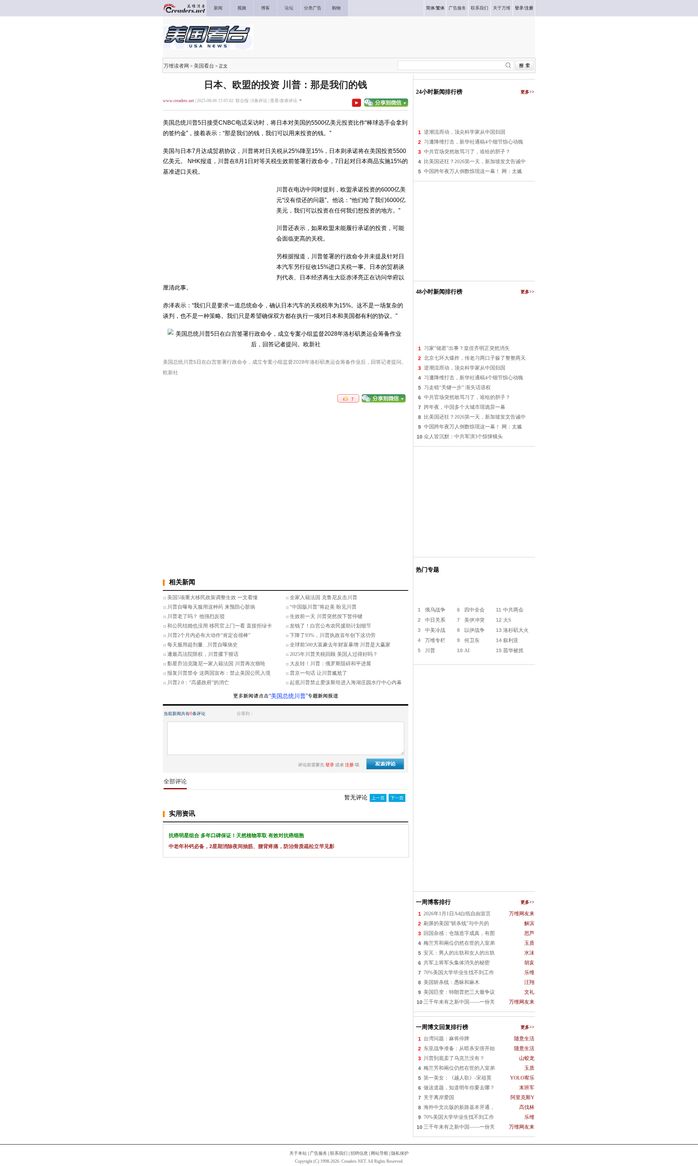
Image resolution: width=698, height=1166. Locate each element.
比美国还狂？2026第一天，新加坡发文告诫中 (475, 161)
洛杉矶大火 (516, 630)
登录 (519, 8)
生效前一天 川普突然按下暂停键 (326, 616)
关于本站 (298, 1153)
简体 (430, 8)
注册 (529, 8)
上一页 (378, 797)
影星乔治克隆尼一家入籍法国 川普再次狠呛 (216, 663)
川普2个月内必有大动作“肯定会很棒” (208, 635)
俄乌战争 (435, 610)
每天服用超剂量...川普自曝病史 (202, 644)
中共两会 (513, 610)
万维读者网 (176, 66)
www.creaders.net (178, 100)
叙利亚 (510, 640)
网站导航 (379, 1153)
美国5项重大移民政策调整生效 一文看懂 (212, 597)
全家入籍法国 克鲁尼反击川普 (323, 597)
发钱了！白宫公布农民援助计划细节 (330, 626)
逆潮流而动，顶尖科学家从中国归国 (464, 132)
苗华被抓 (513, 650)
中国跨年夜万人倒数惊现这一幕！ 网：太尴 (473, 171)
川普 (430, 650)
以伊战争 (474, 630)
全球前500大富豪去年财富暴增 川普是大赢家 (340, 644)
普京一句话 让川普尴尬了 (318, 673)
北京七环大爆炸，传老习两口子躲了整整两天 (475, 358)
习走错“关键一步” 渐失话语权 (457, 387)
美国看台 (204, 66)
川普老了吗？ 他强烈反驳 (196, 616)
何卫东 (472, 640)
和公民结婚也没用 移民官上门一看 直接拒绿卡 (219, 626)
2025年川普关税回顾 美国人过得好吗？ (334, 654)
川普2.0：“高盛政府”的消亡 (198, 682)
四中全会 (474, 610)
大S (507, 620)
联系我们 (339, 1153)
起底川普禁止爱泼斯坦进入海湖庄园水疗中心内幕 (346, 682)
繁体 (440, 8)
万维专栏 (435, 640)
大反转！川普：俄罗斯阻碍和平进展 (330, 663)
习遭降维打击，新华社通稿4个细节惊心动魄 (473, 142)
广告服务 (318, 1153)
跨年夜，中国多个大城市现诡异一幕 (464, 407)
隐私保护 (400, 1153)
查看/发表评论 (283, 100)
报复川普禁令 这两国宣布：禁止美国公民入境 (218, 673)
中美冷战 (435, 630)
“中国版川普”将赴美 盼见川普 (323, 607)
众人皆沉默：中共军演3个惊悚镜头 (463, 436)
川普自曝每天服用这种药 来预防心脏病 (211, 607)
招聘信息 (359, 1153)
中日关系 (435, 620)
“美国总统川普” (288, 696)
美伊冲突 (474, 620)
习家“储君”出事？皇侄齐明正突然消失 (467, 348)
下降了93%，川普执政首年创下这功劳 (333, 635)
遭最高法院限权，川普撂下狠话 (202, 654)
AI (467, 650)
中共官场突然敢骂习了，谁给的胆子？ (467, 151)
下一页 (397, 797)
